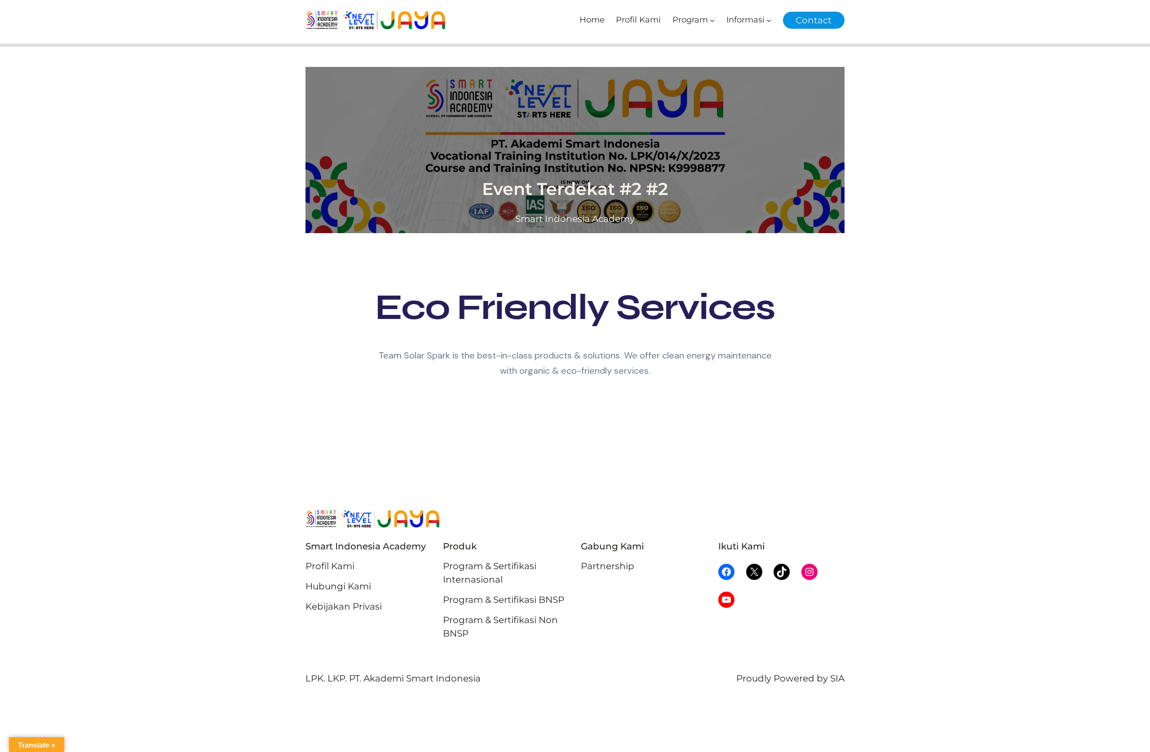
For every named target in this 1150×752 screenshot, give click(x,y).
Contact (814, 20)
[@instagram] (809, 572)
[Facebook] (726, 572)
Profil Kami (329, 566)
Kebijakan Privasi (343, 606)
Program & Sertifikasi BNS (500, 599)
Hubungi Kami (338, 586)
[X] (754, 572)
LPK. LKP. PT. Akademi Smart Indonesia (393, 678)
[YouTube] (726, 600)
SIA (837, 678)
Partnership (607, 566)
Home (592, 20)
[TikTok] (782, 572)
